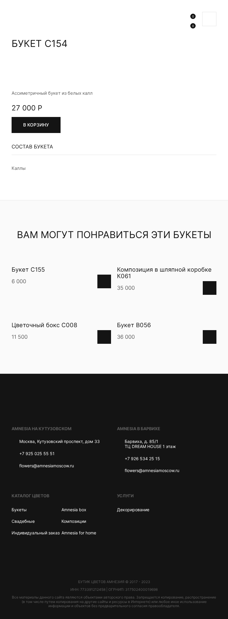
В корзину (36, 125)
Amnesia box (73, 509)
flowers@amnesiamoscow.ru (46, 465)
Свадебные (23, 521)
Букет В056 (134, 325)
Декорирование (133, 509)
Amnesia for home (78, 532)
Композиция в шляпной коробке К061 (164, 273)
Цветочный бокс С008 (44, 325)
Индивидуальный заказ (36, 532)
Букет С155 (28, 269)
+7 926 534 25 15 (142, 458)
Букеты (19, 509)
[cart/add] (104, 281)
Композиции (73, 521)
